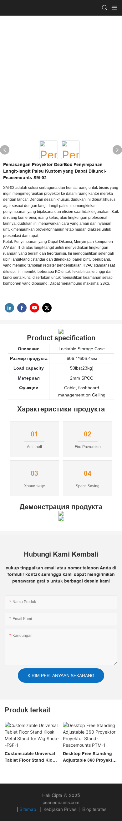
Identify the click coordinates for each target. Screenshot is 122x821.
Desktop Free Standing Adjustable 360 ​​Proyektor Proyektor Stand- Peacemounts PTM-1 (90, 757)
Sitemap (28, 809)
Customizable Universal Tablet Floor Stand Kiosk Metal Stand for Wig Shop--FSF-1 (31, 757)
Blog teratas (93, 809)
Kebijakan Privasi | (61, 809)
